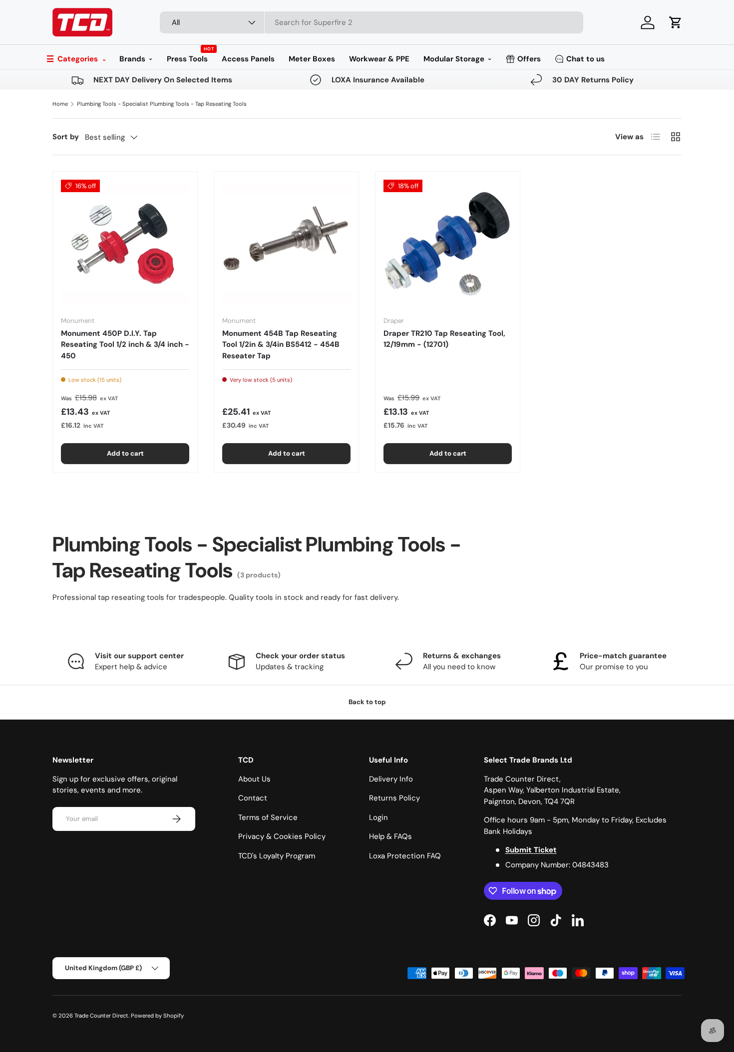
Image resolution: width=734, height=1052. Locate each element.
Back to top (367, 702)
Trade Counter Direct (101, 1015)
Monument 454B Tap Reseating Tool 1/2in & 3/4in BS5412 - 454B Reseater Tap (281, 344)
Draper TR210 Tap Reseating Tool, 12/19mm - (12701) (444, 339)
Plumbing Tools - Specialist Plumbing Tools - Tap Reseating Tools (162, 103)
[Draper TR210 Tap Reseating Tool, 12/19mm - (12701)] (447, 244)
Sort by (65, 137)
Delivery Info (391, 779)
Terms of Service (268, 817)
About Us (254, 779)
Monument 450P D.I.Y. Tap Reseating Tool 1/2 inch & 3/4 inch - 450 (125, 344)
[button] (676, 22)
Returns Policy (394, 798)
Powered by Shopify (157, 1015)
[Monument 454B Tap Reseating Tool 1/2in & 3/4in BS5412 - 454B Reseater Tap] (286, 244)
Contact (252, 798)
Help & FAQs (390, 836)
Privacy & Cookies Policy (282, 836)
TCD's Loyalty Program (276, 856)
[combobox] (371, 22)
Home (60, 103)
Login (378, 817)
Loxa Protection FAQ (405, 856)
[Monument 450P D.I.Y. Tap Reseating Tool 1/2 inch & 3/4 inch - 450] (125, 244)
